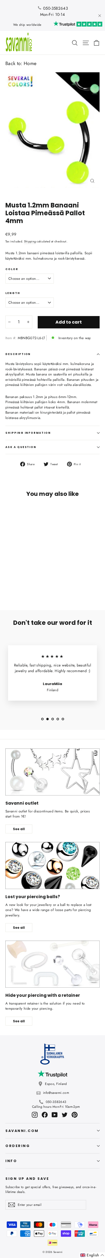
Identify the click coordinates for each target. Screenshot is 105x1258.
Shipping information (28, 433)
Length (12, 293)
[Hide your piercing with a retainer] (52, 964)
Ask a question (20, 447)
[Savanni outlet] (52, 771)
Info (11, 1161)
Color (11, 269)
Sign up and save (27, 1178)
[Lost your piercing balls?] (52, 865)
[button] (92, 1255)
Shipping (30, 241)
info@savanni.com (56, 1092)
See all (19, 829)
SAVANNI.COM (22, 1130)
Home (30, 63)
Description (18, 354)
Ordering (17, 1146)
